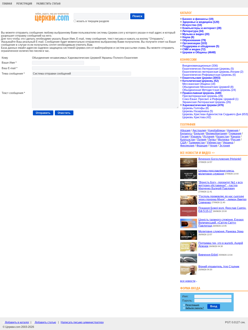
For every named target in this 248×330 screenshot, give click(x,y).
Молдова (223, 139)
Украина (228, 142)
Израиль (196, 136)
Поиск (137, 16)
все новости (187, 281)
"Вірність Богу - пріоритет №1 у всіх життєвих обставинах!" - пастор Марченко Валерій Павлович (220, 185)
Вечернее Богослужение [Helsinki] (219, 158)
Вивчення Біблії (208, 254)
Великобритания (216, 133)
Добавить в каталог (17, 322)
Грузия (184, 136)
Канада (235, 136)
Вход (213, 306)
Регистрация (24, 3)
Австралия (199, 130)
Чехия (213, 145)
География (187, 124)
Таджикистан (197, 142)
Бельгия (199, 133)
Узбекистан (214, 142)
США (183, 142)
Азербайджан (216, 130)
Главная (7, 3)
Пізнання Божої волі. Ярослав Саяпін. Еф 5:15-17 (222, 209)
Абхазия (185, 130)
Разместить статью (48, 3)
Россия (235, 139)
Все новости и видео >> (197, 152)
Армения (232, 130)
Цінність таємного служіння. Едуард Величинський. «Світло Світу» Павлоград (220, 222)
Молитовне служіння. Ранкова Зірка (220, 231)
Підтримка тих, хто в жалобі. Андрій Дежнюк (220, 245)
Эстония (224, 145)
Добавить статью (45, 322)
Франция (202, 145)
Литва (212, 139)
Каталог (186, 12)
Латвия (201, 139)
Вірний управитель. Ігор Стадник (218, 266)
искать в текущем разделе (92, 21)
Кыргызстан (187, 139)
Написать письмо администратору (82, 322)
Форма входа (190, 288)
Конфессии (188, 59)
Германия (235, 133)
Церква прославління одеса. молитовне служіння (216, 172)
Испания (208, 136)
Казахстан (222, 136)
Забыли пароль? (194, 308)
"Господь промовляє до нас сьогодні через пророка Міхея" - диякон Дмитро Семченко (222, 199)
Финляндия (187, 145)
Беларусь (186, 133)
